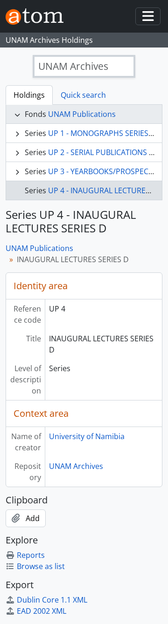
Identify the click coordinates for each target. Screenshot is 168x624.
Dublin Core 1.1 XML (52, 600)
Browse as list (41, 566)
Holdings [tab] (29, 95)
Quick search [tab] (83, 95)
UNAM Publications (82, 114)
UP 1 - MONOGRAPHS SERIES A (101, 133)
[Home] (38, 16)
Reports (31, 555)
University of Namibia (87, 436)
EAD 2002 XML (41, 611)
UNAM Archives (76, 466)
